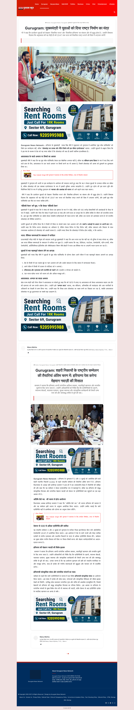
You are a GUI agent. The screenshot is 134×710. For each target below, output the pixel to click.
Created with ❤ (67, 708)
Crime (88, 4)
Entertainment (102, 4)
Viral (93, 4)
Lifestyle (112, 4)
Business (80, 4)
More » (111, 349)
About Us (22, 697)
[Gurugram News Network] (26, 8)
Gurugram (44, 4)
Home (37, 4)
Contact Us (29, 697)
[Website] (28, 353)
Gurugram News (55, 22)
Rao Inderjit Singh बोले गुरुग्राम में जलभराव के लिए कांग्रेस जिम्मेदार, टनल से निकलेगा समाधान (60, 175)
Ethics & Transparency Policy (59, 697)
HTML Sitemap (111, 697)
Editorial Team (46, 697)
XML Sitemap (67, 700)
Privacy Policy (37, 697)
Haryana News (54, 4)
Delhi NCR (65, 4)
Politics (72, 4)
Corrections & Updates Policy (76, 697)
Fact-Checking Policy (91, 697)
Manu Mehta (32, 347)
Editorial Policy (102, 697)
